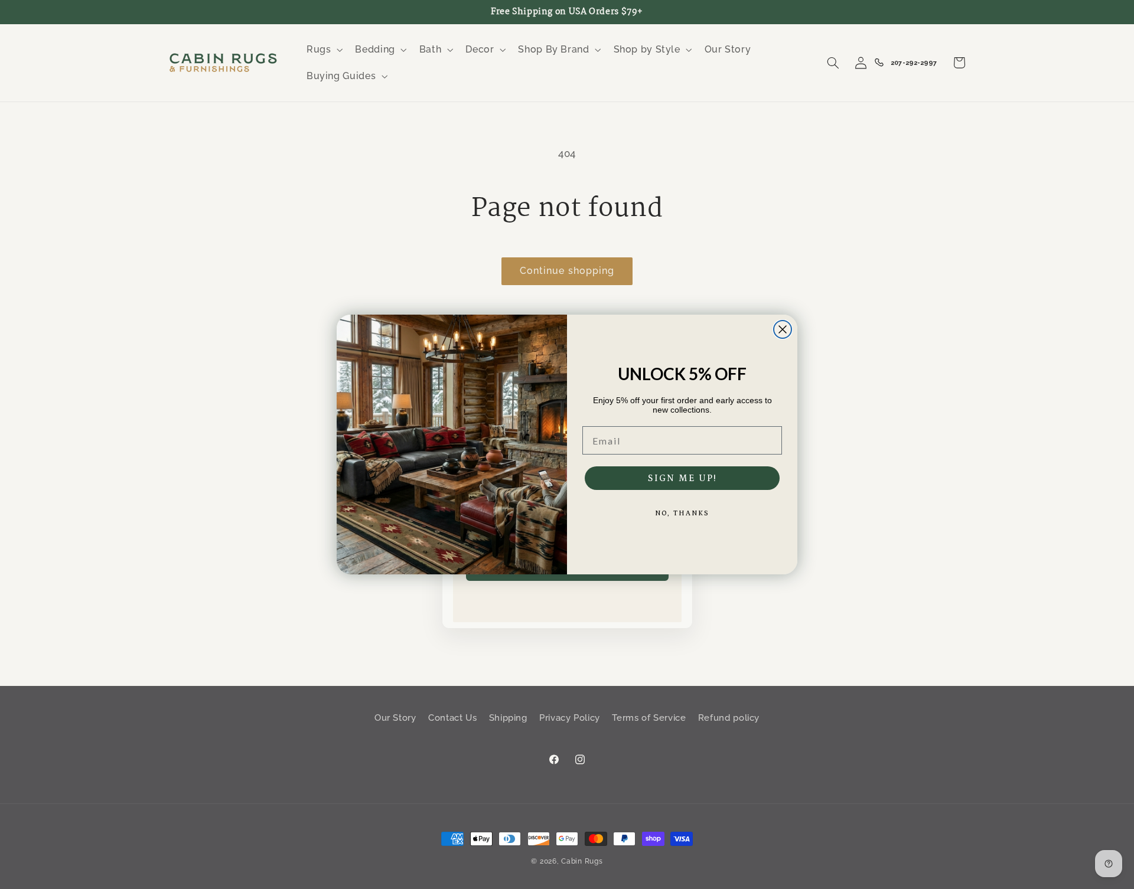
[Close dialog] (782, 329)
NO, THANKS (682, 513)
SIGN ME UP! (682, 478)
